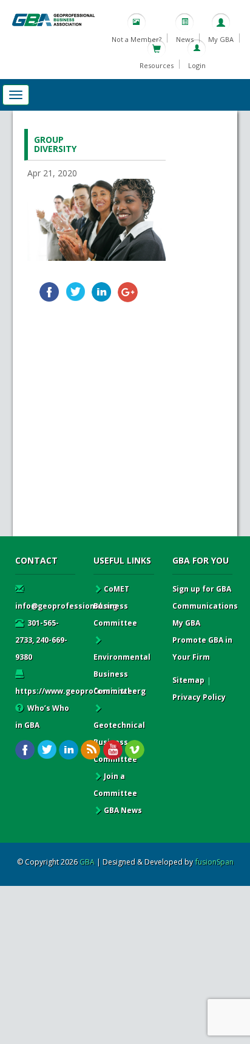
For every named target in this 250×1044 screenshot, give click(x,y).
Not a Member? (136, 39)
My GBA (221, 39)
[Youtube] (113, 750)
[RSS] (91, 750)
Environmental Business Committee (121, 674)
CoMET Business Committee (115, 606)
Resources (157, 65)
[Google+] (128, 292)
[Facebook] (49, 292)
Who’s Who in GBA (42, 716)
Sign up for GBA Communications (205, 597)
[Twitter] (76, 292)
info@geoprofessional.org (66, 606)
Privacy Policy (199, 697)
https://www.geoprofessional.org (80, 691)
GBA (87, 862)
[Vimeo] (134, 750)
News (185, 39)
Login (197, 65)
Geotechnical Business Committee (119, 742)
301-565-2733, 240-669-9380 (41, 640)
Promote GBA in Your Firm (202, 648)
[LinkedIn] (102, 292)
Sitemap (188, 680)
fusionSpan (214, 862)
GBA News (123, 810)
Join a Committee (115, 784)
